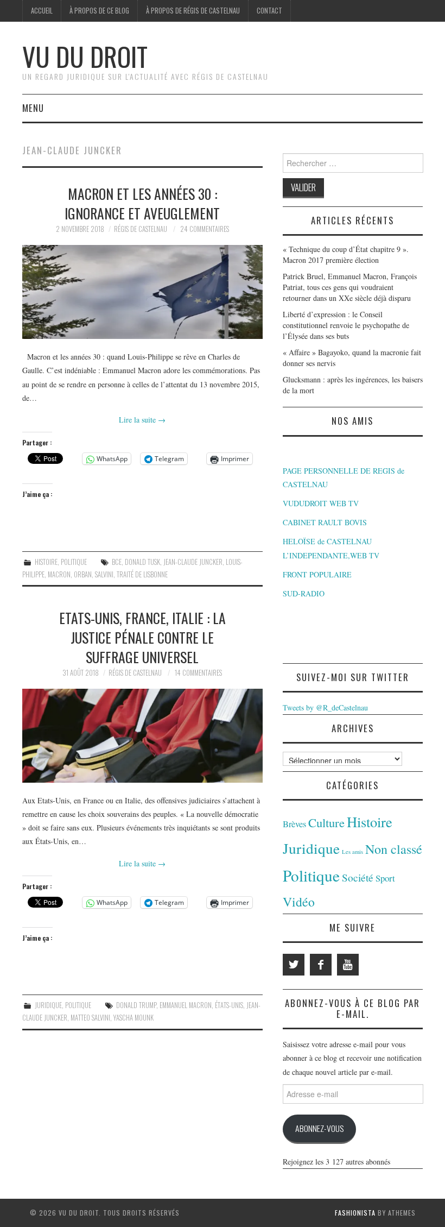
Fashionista (355, 1212)
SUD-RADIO (304, 593)
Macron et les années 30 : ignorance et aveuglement (142, 203)
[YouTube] (348, 965)
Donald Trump (136, 1005)
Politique (74, 562)
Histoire (46, 562)
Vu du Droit (85, 56)
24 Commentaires (204, 229)
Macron (59, 574)
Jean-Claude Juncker (193, 562)
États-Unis (229, 1005)
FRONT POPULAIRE (317, 574)
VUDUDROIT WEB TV (321, 503)
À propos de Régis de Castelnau (193, 10)
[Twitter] (293, 965)
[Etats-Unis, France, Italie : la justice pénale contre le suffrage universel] (142, 736)
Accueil (42, 10)
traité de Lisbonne (142, 574)
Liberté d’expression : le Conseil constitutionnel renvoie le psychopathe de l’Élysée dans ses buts (346, 325)
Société (357, 877)
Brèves (294, 824)
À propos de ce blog (99, 10)
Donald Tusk (142, 562)
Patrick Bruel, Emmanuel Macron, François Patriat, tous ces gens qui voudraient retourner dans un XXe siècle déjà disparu (350, 287)
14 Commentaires (198, 673)
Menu (33, 108)
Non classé (393, 849)
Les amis (352, 851)
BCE (117, 562)
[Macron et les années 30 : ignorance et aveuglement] (142, 292)
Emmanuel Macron (186, 1005)
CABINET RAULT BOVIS (325, 522)
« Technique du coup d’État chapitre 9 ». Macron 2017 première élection (346, 254)
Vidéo (299, 901)
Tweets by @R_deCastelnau (325, 707)
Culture (326, 822)
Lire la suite (142, 419)
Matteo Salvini (90, 1017)
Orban (83, 574)
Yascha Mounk (133, 1017)
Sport (385, 878)
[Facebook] (321, 965)
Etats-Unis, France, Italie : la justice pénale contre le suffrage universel (142, 637)
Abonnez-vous (319, 1128)
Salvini (104, 574)
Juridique (48, 1005)
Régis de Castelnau (140, 229)
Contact (269, 10)
